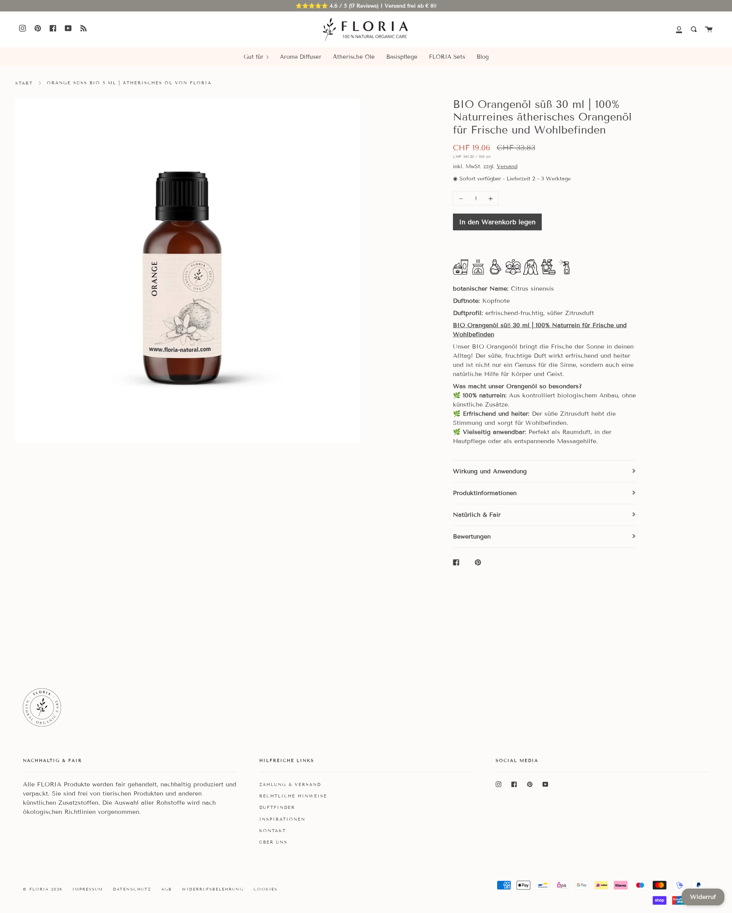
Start (24, 83)
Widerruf (703, 896)
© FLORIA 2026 (43, 889)
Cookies (266, 889)
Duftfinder (277, 807)
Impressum (87, 889)
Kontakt (272, 830)
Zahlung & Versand (290, 784)
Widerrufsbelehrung (213, 889)
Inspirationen (282, 819)
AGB (166, 889)
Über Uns (273, 842)
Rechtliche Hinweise (293, 796)
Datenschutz (132, 889)
